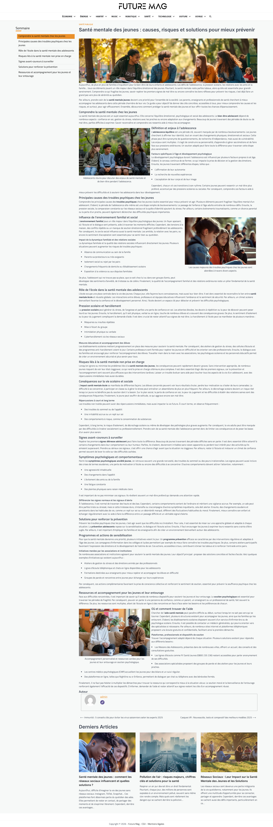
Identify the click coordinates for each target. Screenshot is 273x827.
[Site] (102, 702)
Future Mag (133, 824)
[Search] (210, 16)
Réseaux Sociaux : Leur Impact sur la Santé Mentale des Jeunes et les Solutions (229, 779)
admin (103, 697)
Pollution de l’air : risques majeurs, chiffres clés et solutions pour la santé (168, 779)
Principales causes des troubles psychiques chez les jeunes (45, 43)
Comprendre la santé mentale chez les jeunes (41, 36)
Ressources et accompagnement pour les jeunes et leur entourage (44, 74)
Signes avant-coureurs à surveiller (36, 61)
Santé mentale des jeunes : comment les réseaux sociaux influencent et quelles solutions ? (105, 781)
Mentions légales (156, 824)
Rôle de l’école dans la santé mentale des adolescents (46, 50)
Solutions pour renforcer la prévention (37, 67)
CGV (144, 824)
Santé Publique (86, 24)
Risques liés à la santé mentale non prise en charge (44, 56)
